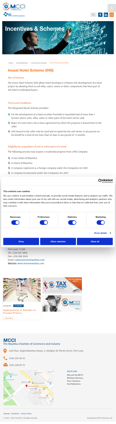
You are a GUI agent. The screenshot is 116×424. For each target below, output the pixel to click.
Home (11, 63)
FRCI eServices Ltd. (105, 418)
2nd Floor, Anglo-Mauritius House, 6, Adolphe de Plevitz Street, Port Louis (46, 350)
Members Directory (75, 378)
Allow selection (58, 241)
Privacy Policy (26, 414)
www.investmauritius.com (30, 263)
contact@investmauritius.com (29, 259)
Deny (21, 241)
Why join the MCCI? (75, 375)
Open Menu (112, 8)
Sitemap (6, 414)
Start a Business (73, 381)
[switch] (44, 222)
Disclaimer (15, 414)
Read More (9, 318)
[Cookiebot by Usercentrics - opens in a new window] (100, 181)
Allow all (95, 241)
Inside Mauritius (22, 63)
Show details (100, 233)
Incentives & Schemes (39, 63)
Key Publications (74, 384)
